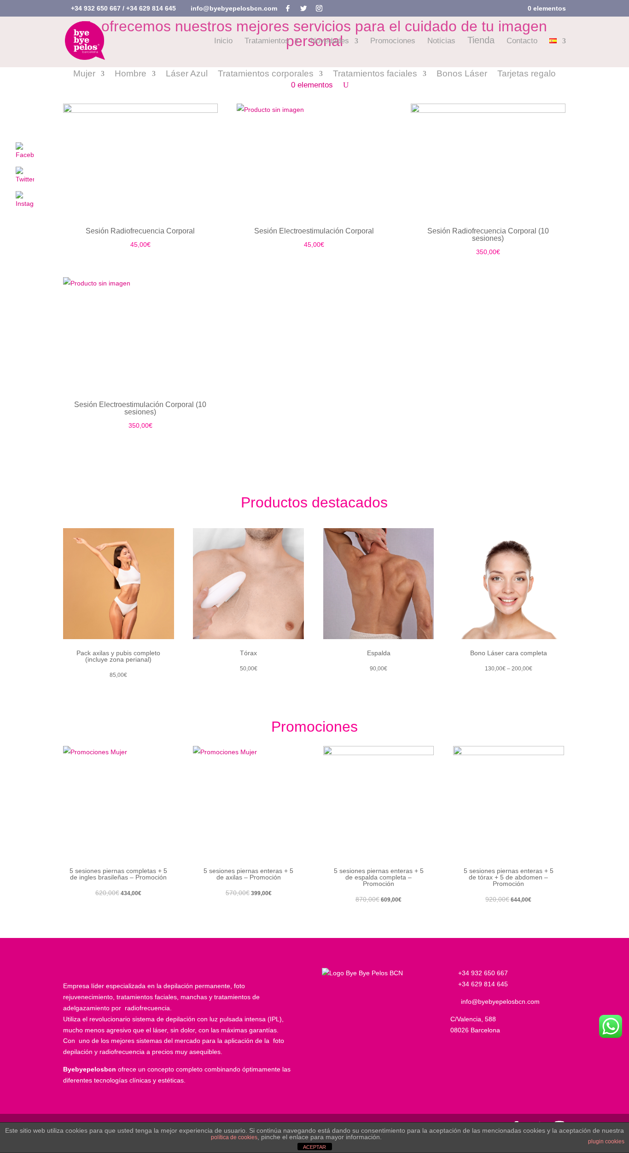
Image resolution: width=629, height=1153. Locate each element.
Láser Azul (187, 74)
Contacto (522, 41)
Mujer (84, 74)
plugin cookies (606, 1141)
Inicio (223, 41)
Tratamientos (267, 41)
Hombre (130, 74)
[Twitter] (303, 8)
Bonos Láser (462, 74)
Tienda (481, 41)
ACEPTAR (314, 1147)
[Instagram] (319, 8)
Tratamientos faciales (375, 74)
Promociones (392, 41)
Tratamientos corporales (266, 74)
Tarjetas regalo (526, 74)
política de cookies (234, 1137)
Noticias (441, 41)
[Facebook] (288, 8)
